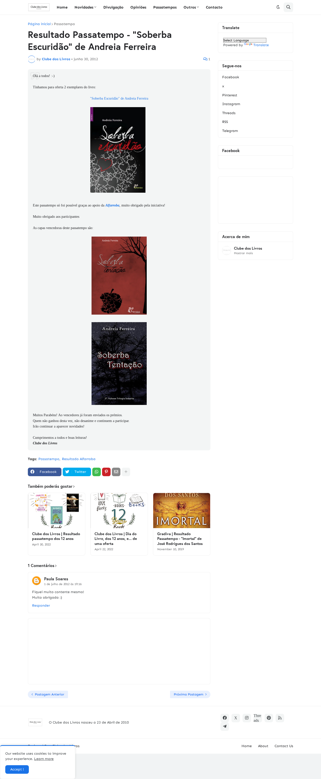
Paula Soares (56, 578)
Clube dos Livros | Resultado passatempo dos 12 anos (56, 536)
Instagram (231, 104)
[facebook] (224, 718)
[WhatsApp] (96, 472)
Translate (261, 45)
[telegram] (224, 726)
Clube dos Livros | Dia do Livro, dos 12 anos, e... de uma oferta (116, 538)
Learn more (44, 759)
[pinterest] (269, 718)
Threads (228, 113)
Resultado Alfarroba (79, 459)
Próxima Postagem (188, 694)
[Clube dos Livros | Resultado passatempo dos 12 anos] (56, 510)
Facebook (230, 77)
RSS (225, 122)
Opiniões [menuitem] (138, 7)
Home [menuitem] (62, 7)
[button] (278, 7)
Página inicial (39, 24)
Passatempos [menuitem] (165, 7)
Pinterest (229, 95)
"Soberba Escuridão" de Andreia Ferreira (119, 98)
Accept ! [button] (17, 769)
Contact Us (284, 746)
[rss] (280, 718)
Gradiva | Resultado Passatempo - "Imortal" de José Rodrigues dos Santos (180, 538)
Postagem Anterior (49, 694)
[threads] (258, 718)
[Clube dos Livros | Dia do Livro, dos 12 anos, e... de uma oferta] (119, 510)
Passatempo (64, 24)
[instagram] (247, 718)
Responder (41, 605)
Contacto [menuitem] (214, 7)
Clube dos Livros (248, 248)
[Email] (116, 472)
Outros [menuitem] (190, 7)
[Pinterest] (106, 472)
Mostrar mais (243, 253)
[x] (235, 718)
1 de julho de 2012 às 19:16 (63, 584)
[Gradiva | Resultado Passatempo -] (181, 510)
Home (247, 746)
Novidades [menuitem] (83, 7)
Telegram (230, 131)
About (263, 746)
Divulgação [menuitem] (113, 7)
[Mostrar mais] (126, 472)
